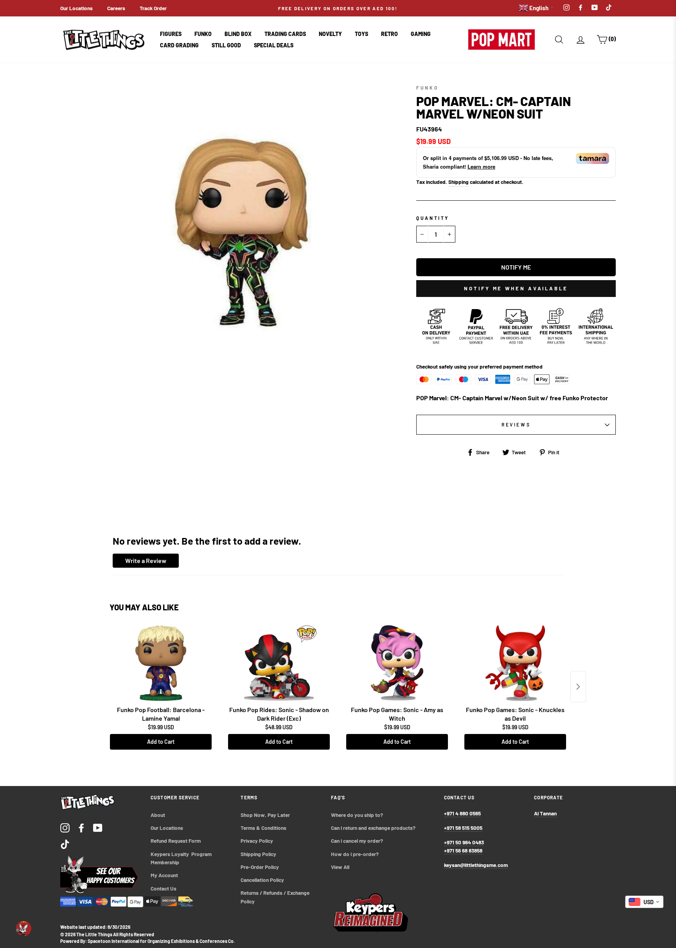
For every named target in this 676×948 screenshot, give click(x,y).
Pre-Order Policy (260, 866)
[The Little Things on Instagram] (65, 827)
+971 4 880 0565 (462, 813)
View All (340, 866)
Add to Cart (160, 741)
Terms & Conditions (263, 827)
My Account (164, 875)
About (158, 814)
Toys (361, 34)
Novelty (330, 34)
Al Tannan (545, 813)
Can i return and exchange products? (373, 827)
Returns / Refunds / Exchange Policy (276, 897)
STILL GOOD (226, 45)
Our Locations (76, 8)
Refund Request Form (176, 840)
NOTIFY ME (516, 267)
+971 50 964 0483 (464, 842)
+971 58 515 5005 (463, 827)
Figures (171, 34)
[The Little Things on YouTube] (97, 827)
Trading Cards (285, 34)
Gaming (421, 34)
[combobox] (644, 902)
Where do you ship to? (357, 814)
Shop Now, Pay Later (265, 814)
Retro (389, 34)
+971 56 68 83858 (463, 850)
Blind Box (238, 34)
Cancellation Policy (262, 879)
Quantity (432, 218)
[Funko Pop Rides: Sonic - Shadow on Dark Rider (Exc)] (279, 663)
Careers (116, 8)
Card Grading (179, 45)
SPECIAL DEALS (273, 45)
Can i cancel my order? (357, 840)
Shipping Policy (258, 854)
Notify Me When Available (516, 288)
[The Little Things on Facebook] (81, 827)
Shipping (458, 181)
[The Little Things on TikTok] (65, 843)
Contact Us (163, 888)
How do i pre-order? (355, 854)
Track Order (153, 8)
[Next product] (578, 686)
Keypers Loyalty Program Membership (182, 858)
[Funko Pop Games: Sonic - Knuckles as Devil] (515, 663)
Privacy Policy (257, 840)
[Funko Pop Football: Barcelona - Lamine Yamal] (161, 663)
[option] (338, 8)
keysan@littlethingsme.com (476, 865)
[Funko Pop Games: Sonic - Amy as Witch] (397, 663)
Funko (203, 34)
